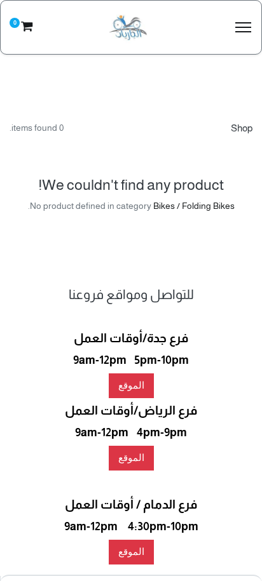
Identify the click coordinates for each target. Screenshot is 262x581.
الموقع (131, 385)
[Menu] (243, 27)
